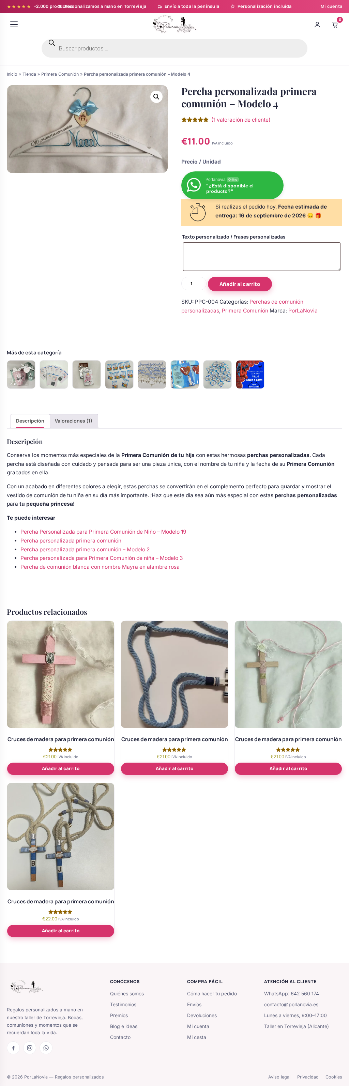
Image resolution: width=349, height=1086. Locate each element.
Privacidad (308, 1077)
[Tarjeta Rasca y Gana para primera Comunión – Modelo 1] (250, 374)
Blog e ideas (123, 1026)
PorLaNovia (303, 310)
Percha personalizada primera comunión (70, 540)
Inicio (12, 74)
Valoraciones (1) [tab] (73, 420)
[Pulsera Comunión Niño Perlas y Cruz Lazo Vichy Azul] (152, 374)
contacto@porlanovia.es (291, 1004)
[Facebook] (13, 1047)
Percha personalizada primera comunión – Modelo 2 (85, 549)
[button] (156, 97)
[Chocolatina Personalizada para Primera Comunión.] (86, 374)
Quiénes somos (127, 993)
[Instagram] (29, 1047)
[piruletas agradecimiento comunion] (217, 374)
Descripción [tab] (30, 420)
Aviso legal (279, 1077)
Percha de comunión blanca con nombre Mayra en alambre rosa (100, 567)
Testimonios (123, 1004)
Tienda (29, 74)
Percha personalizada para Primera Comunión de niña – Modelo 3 (101, 558)
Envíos (194, 1004)
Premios (119, 1015)
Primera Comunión (60, 74)
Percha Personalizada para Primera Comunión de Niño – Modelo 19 (103, 532)
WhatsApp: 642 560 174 (291, 993)
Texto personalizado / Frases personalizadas (234, 236)
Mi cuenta (331, 6)
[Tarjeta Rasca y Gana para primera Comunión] (54, 374)
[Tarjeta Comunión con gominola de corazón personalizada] (184, 374)
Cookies (333, 1077)
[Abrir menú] (14, 24)
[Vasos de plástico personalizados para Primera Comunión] (21, 374)
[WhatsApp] (46, 1047)
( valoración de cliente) (241, 120)
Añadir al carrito (239, 284)
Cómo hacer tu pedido (212, 993)
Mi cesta (196, 1037)
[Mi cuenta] (317, 24)
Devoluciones (202, 1015)
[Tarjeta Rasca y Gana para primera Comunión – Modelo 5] (119, 374)
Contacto (120, 1037)
